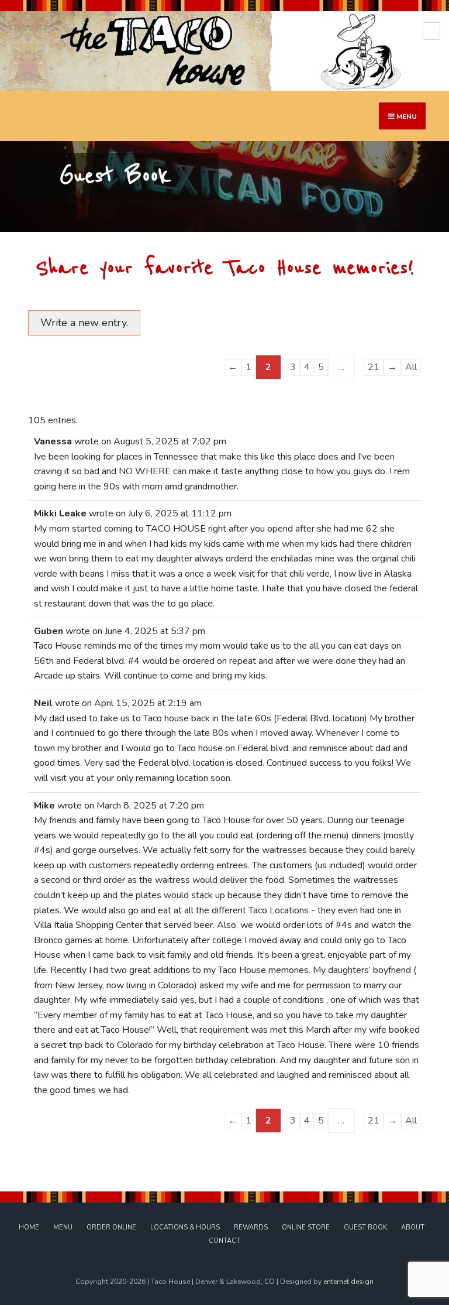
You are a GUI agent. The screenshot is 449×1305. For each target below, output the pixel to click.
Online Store (306, 1227)
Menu (62, 1227)
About (412, 1227)
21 (373, 367)
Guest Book (365, 1227)
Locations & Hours (185, 1227)
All (411, 367)
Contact (224, 1241)
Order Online (111, 1227)
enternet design (348, 1281)
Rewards (251, 1227)
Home (29, 1227)
